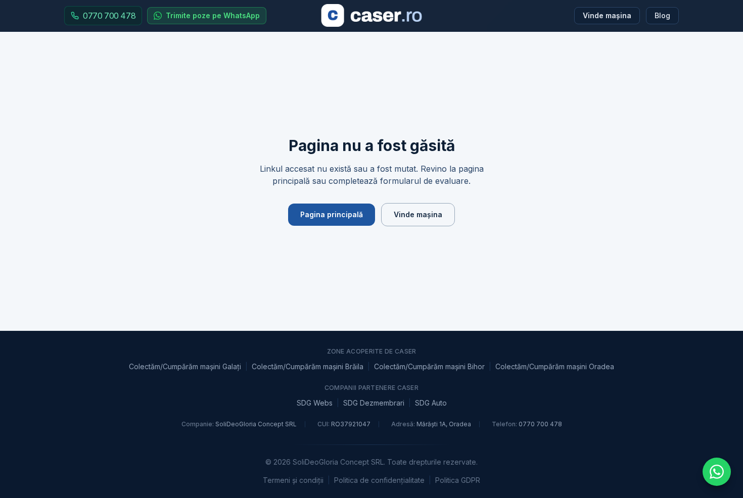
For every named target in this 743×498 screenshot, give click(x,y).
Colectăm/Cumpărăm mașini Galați (185, 366)
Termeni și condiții (293, 480)
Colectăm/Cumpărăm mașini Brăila (307, 366)
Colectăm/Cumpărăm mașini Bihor (429, 366)
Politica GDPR (457, 480)
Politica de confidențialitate (379, 480)
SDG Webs (315, 403)
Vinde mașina (607, 15)
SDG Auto (431, 403)
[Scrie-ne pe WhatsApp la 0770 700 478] (717, 472)
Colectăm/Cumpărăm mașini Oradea (554, 366)
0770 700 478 (540, 424)
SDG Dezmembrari (373, 403)
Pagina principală (331, 214)
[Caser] (371, 15)
